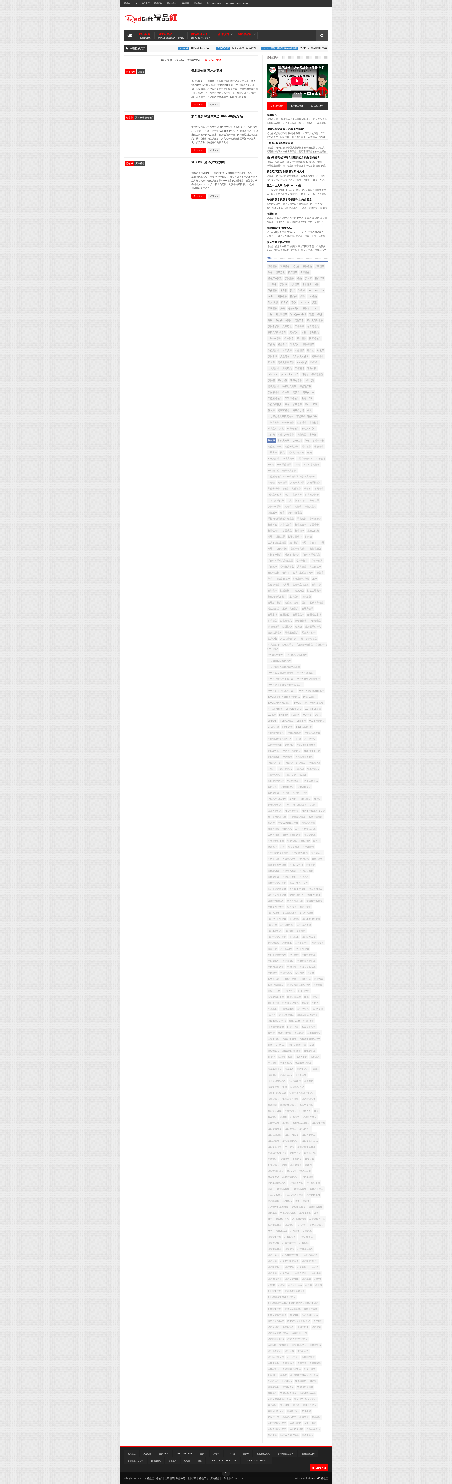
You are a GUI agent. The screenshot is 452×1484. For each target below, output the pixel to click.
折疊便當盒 (286, 524)
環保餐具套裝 (287, 566)
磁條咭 (285, 572)
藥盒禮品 (289, 1225)
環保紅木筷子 (292, 1135)
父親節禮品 (290, 1111)
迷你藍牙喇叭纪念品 (278, 1333)
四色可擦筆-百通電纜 (218, 48)
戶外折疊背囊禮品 (277, 955)
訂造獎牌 (272, 1273)
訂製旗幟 (304, 1243)
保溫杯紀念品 (292, 398)
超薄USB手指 (274, 1309)
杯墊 (270, 1045)
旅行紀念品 (273, 350)
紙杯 (314, 578)
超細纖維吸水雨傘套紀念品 (281, 1297)
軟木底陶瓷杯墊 (276, 1321)
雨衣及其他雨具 (307, 1393)
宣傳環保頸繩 (289, 870)
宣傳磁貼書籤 (306, 870)
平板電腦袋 (317, 374)
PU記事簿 (307, 714)
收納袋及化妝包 (290, 1003)
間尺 (282, 452)
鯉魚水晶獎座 (313, 1429)
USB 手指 (301, 720)
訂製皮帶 (289, 1249)
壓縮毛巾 (272, 846)
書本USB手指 (284, 1033)
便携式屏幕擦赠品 (304, 756)
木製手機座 (273, 1039)
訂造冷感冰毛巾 (310, 1255)
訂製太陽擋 (273, 1243)
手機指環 (291, 967)
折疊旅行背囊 (289, 979)
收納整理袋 (273, 1003)
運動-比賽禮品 (299, 1345)
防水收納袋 (273, 1381)
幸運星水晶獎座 (276, 907)
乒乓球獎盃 (310, 738)
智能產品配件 (309, 1027)
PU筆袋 (295, 714)
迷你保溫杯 (288, 1327)
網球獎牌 (272, 1213)
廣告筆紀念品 (275, 931)
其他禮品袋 (273, 792)
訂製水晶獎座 (275, 1249)
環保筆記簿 (316, 560)
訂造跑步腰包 (275, 1279)
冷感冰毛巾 (293, 308)
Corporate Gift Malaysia (257, 1461)
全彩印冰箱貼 (294, 780)
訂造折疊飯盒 (275, 1267)
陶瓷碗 (313, 1381)
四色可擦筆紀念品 (291, 834)
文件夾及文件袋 (301, 356)
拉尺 (278, 991)
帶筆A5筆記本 (296, 895)
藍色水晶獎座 (275, 1225)
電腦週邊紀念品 (276, 1411)
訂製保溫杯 (290, 1237)
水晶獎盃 (301, 434)
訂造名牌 (272, 1261)
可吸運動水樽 (292, 810)
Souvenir (272, 720)
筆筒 (270, 1189)
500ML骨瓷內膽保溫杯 (279, 702)
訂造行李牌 (315, 1273)
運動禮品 (318, 446)
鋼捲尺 (283, 1375)
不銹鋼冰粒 (273, 470)
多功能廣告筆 (312, 494)
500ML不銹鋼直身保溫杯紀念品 (284, 696)
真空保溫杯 (315, 566)
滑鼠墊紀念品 (297, 1087)
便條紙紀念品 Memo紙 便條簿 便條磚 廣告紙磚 (292, 476)
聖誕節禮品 (273, 584)
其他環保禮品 (304, 786)
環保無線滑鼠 (275, 1135)
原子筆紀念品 (299, 804)
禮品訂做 (319, 278)
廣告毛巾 (294, 332)
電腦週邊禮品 (292, 632)
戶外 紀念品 (286, 949)
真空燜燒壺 (296, 1165)
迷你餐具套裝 (292, 446)
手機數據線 (315, 518)
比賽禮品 (315, 1057)
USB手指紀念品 (317, 720)
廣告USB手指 (274, 506)
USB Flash (304, 302)
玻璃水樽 (294, 1117)
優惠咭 (271, 482)
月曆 (322, 542)
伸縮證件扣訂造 (312, 750)
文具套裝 (272, 1009)
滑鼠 (284, 1087)
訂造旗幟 (301, 1267)
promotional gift (289, 374)
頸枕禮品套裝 (289, 1417)
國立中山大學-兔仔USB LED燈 (284, 185)
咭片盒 (271, 822)
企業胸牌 (289, 744)
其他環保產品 (287, 786)
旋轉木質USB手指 (277, 1021)
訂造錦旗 (306, 1279)
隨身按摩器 (273, 1387)
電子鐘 (296, 1405)
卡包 (287, 804)
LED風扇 (272, 714)
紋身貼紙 (297, 440)
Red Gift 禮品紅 (320, 1478)
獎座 (316, 1111)
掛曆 (270, 536)
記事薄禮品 (283, 410)
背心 (293, 302)
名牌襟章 (314, 422)
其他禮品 (296, 488)
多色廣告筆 (273, 858)
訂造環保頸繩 (299, 1273)
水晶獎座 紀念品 (303, 1063)
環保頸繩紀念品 (290, 1141)
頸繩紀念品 (273, 458)
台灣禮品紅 (156, 1461)
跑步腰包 (306, 596)
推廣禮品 (292, 272)
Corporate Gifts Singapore (223, 1461)
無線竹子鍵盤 (306, 1105)
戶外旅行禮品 (295, 512)
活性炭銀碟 (295, 1081)
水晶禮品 (299, 350)
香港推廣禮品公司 (285, 1454)
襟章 (270, 1231)
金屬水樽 (272, 614)
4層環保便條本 (304, 458)
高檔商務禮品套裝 (277, 1423)
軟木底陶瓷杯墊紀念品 (298, 1321)
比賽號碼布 (281, 548)
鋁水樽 (271, 362)
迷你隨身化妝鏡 (276, 1339)
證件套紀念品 (295, 1285)
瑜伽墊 (285, 1123)
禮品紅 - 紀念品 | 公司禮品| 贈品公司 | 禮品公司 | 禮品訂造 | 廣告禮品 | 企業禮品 (189, 1478)
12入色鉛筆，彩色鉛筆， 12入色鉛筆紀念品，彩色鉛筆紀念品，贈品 (297, 647)
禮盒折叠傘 (273, 1177)
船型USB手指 (282, 1219)
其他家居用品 (297, 482)
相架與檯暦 (283, 440)
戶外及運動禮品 (315, 320)
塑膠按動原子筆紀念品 (298, 840)
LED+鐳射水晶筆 (313, 708)
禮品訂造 (280, 272)
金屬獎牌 (301, 1363)
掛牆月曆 (280, 536)
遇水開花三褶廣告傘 (278, 1345)
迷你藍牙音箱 (292, 602)
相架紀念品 (273, 1165)
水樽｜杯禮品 (275, 554)
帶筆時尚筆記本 (276, 901)
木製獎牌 (309, 380)
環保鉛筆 (272, 566)
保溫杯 (283, 290)
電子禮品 (272, 1405)
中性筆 (297, 738)
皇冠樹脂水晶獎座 (306, 1147)
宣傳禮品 (130, 71)
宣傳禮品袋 (273, 876)
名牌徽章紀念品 (297, 816)
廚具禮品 (291, 907)
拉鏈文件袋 (289, 991)
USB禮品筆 (273, 726)
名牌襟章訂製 (315, 816)
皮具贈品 (301, 566)
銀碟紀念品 (286, 620)
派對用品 (287, 368)
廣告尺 (287, 506)
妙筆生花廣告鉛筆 (277, 864)
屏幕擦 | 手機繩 (297, 889)
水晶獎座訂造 (275, 1069)
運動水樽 (311, 368)
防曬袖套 (287, 626)
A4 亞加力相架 (275, 708)
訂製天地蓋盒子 (307, 1237)
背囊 (315, 404)
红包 (307, 440)
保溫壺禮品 (313, 768)
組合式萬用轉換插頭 (278, 1207)
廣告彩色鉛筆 (306, 913)
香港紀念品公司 (263, 1454)
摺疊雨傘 (284, 356)
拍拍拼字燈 (304, 991)
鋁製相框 (272, 1375)
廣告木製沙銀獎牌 (311, 919)
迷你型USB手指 (298, 314)
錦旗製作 (272, 115)
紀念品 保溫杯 (283, 578)
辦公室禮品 (281, 314)
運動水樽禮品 (316, 602)
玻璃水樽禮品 (309, 1117)
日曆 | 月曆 (293, 1027)
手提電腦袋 (288, 961)
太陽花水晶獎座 (276, 500)
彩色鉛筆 (287, 943)
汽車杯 (315, 1069)
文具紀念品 (273, 368)
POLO (316, 308)
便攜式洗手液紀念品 (295, 762)
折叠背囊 (272, 524)
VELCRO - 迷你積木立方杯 (208, 162)
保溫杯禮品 (288, 422)
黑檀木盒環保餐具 (289, 1435)
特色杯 (129, 163)
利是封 (304, 374)
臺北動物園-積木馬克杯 (206, 70)
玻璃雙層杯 (273, 1123)
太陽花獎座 (317, 858)
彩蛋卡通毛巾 (302, 943)
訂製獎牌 (316, 584)
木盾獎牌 (287, 350)
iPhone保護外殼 (304, 726)
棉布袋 (271, 1057)
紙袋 (297, 1201)
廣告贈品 (289, 278)
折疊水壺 (318, 979)
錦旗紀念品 (315, 620)
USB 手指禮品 (284, 464)
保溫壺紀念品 (275, 774)
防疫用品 (287, 1381)
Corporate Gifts (294, 708)
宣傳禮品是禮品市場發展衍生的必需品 (289, 199)
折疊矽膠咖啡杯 (276, 985)
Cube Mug (273, 374)
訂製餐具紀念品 (305, 1249)
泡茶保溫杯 (300, 1075)
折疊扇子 (314, 524)
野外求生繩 (293, 1357)
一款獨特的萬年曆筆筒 (280, 143)
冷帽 (305, 792)
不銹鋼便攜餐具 (276, 732)
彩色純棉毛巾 (309, 428)
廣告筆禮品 (308, 344)
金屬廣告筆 (307, 608)
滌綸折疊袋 (273, 1087)
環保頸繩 (299, 368)
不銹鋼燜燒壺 (294, 732)
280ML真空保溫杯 (306, 672)
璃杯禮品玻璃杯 (301, 1123)
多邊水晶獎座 (289, 858)
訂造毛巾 (314, 1267)
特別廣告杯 (305, 1111)
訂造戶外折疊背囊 (289, 1261)
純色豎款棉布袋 (301, 578)
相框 (284, 1165)
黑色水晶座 (307, 1435)
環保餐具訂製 (275, 1147)
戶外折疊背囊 (302, 949)
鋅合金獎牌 (300, 620)
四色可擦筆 (197, 48)
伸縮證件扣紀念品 (291, 750)
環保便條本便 (275, 1129)
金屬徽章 (289, 338)
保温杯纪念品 (285, 768)
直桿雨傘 (297, 1159)
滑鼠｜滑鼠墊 (292, 554)
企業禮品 (305, 272)
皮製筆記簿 (310, 1153)
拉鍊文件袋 (313, 530)
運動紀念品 (273, 608)
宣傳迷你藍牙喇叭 (277, 883)
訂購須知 (223, 34)
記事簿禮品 (317, 356)
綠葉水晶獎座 (315, 1207)
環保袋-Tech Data (175, 48)
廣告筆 (308, 278)
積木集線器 (307, 1177)
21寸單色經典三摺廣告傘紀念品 (284, 666)
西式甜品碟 (281, 1231)
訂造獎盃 (284, 1273)
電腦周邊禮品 (309, 1405)
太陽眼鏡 (304, 858)
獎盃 (314, 302)
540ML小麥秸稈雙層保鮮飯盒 (308, 702)
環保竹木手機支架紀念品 (280, 560)
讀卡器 (318, 1285)
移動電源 (297, 404)
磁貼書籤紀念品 (276, 1171)
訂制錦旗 (307, 1231)
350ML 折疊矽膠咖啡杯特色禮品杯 (254, 48)
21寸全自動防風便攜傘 (279, 660)
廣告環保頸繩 (287, 925)
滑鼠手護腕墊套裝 (277, 1093)
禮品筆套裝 (305, 1171)
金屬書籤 (272, 452)
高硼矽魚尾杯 (296, 1429)
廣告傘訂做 (273, 326)
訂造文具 (289, 1267)
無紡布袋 (158, 48)
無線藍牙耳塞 (275, 1111)
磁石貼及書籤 (289, 386)
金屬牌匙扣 (288, 1363)
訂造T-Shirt (273, 1255)
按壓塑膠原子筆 (276, 997)
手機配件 (272, 973)
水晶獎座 (306, 284)
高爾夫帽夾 (295, 1423)
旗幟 (282, 308)
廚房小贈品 (305, 907)
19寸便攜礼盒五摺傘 (296, 654)
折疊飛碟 (317, 985)
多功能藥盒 (308, 846)
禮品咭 (319, 572)
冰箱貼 (307, 488)
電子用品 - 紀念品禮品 (305, 1399)
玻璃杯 (283, 1117)
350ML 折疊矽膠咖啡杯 (308, 678)
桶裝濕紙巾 (273, 1051)
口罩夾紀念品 (275, 810)
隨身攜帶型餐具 (313, 626)
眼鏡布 (308, 1165)
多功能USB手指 (283, 320)
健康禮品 (301, 422)
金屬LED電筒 (308, 1357)
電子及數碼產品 (286, 362)
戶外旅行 (282, 380)
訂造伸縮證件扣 (290, 1255)
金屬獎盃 (284, 614)
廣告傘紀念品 (289, 913)
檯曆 (270, 548)
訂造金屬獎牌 (292, 1279)
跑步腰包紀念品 (310, 1315)
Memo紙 (283, 714)
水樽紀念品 (303, 1069)
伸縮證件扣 (273, 750)
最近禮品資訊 (276, 106)
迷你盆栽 (316, 1327)
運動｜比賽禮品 (290, 608)
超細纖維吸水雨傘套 (294, 1291)
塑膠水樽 (297, 494)
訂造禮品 (272, 266)
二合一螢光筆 (275, 744)
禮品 (299, 278)
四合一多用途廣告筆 (305, 828)
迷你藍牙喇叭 (275, 446)
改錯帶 (305, 1003)
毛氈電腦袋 (315, 548)
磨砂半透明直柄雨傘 (303, 572)
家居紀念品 (293, 428)
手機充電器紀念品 (306, 961)
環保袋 (271, 344)
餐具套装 (272, 638)
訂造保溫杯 (318, 440)
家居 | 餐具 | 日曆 (298, 883)
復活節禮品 (317, 943)
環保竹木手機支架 (311, 554)
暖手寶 (271, 1033)
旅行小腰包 (303, 1009)
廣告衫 (284, 302)
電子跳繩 (284, 1405)
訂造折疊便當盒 (310, 1261)
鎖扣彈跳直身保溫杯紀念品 (304, 1375)
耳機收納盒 (305, 1213)
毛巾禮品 (272, 1063)
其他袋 (296, 792)
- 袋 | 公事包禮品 (308, 638)
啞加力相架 (273, 828)
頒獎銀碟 (306, 1411)
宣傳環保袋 (273, 870)
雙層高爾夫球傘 (288, 1393)
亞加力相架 (273, 422)
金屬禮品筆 (298, 614)
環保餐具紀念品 (310, 1141)
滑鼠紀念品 (273, 1099)
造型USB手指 (316, 314)
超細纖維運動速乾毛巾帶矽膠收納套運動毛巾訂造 (293, 1303)
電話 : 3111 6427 (213, 3)
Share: (318, 714)
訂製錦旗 (284, 590)
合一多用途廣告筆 (277, 816)
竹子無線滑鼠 (313, 1183)
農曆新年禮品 (275, 602)
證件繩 (308, 1285)
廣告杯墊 (272, 925)
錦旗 (270, 320)
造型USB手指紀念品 (297, 1339)
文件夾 (315, 1003)
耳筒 (316, 1213)
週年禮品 (306, 446)
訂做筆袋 (294, 1231)
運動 (304, 602)
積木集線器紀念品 (277, 1183)
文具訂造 (287, 326)
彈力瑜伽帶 (273, 943)
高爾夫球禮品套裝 (277, 1429)
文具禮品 (294, 284)
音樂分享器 (293, 1411)
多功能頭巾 (316, 852)
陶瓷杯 (301, 290)
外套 (282, 846)
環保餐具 (299, 326)
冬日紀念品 (313, 326)
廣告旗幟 (294, 919)
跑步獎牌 (294, 1315)
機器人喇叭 (301, 1057)
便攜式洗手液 (275, 762)
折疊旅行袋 (305, 979)
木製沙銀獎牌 (289, 1039)
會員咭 (313, 542)
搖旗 (306, 997)
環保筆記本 (302, 560)
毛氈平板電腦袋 (298, 548)
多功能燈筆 (293, 846)
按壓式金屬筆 (294, 997)
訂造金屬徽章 (314, 590)
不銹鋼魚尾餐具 (312, 732)
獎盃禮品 (272, 1117)
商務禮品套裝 (308, 822)
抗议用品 (299, 973)
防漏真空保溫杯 (296, 452)
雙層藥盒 (272, 1393)
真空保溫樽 (273, 572)
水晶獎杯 (289, 1069)
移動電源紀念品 (290, 1177)
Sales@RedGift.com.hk (237, 3)
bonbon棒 (287, 726)
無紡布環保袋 (309, 1099)
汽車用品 (272, 1075)
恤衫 (270, 314)
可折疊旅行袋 (275, 494)
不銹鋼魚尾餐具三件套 (279, 738)
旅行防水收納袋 (286, 1015)
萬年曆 (285, 584)
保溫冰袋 (299, 768)
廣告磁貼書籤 (304, 925)
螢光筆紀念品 (316, 1225)
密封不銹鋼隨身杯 (277, 889)
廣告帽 (271, 380)
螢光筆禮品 (273, 392)
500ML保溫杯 (310, 696)
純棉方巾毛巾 (313, 1195)
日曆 (304, 542)
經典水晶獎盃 (298, 1207)
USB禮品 (312, 296)
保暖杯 (271, 768)
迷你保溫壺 (273, 1327)
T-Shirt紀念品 (286, 720)
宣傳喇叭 (310, 864)
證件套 (310, 350)
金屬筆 (285, 392)
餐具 (309, 410)
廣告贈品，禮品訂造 (295, 931)
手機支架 (301, 518)
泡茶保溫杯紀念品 (277, 1081)
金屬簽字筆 (315, 1363)
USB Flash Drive (316, 290)
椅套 (290, 1057)
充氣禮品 (282, 482)
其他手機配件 (314, 482)
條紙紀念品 (310, 1051)
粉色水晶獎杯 (299, 1189)
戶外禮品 (301, 338)
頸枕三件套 (273, 1417)
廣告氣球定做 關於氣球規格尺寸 (285, 171)
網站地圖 (185, 3)
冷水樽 (292, 798)
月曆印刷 (272, 213)
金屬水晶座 (273, 1363)
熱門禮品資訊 (297, 106)
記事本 (271, 1285)
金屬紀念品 (273, 1369)
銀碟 (302, 296)
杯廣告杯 (280, 1045)
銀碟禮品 (272, 620)
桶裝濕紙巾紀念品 (291, 1051)
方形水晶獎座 (287, 1009)
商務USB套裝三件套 (288, 822)
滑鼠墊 (313, 434)
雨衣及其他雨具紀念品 (279, 1399)
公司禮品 (319, 266)
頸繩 (309, 452)
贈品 (270, 272)
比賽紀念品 (315, 338)
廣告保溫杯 (273, 913)
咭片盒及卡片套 (276, 428)
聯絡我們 (198, 3)
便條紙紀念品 (275, 398)
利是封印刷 (307, 398)
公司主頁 (146, 3)
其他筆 (285, 792)
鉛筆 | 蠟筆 (310, 1369)
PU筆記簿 (320, 458)
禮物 (317, 284)
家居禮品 (272, 308)
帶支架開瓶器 (315, 889)
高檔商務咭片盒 (288, 638)
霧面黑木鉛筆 (309, 632)
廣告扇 (298, 506)
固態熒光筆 (310, 834)
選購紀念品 (171, 35)
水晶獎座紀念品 (286, 434)
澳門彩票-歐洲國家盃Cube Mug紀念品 (217, 116)
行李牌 (271, 410)
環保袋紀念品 (309, 1135)
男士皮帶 (289, 1147)
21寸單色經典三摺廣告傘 (280, 416)
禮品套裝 (282, 344)
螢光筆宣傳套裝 (301, 584)
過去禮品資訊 (317, 106)
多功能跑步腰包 (300, 852)
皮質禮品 (272, 1159)
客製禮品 (172, 1461)
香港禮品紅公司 (308, 1454)
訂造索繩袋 (298, 590)
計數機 (317, 1279)
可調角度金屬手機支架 (313, 810)
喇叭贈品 (287, 828)
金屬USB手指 (274, 338)
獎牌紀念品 (273, 386)
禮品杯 (293, 296)
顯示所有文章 (213, 60)
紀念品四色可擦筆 (294, 1195)
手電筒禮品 (286, 973)
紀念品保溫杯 (275, 1195)
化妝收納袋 (305, 798)
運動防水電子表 (276, 1357)
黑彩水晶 (272, 1435)
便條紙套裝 (314, 762)
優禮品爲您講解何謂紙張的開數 (285, 129)
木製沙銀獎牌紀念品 (309, 1039)
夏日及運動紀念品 (144, 117)
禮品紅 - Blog (130, 3)
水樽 (304, 332)
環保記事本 (273, 1141)
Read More (199, 104)
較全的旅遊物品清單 (278, 242)
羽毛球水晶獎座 (288, 1213)
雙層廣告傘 (288, 1387)
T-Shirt (271, 296)
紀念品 (141, 71)
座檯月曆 (314, 500)
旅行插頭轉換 (275, 404)
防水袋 (298, 626)
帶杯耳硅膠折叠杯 (277, 895)
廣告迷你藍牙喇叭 (277, 937)
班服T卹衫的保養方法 (279, 228)
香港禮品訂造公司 (135, 1461)
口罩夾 (313, 804)
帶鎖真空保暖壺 (314, 901)
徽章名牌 (272, 949)
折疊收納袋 (273, 530)
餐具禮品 (316, 1417)
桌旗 (311, 1045)
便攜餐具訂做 (289, 470)
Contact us (320, 1468)
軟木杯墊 (317, 1321)
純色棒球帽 (273, 1201)
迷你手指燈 (303, 1327)
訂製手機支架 (289, 1243)
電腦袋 (296, 392)
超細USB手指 (274, 1291)
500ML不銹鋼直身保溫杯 (311, 690)
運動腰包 (289, 1351)
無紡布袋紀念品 (288, 1105)
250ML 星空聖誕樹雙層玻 (280, 672)
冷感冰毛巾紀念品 (277, 798)
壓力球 (316, 840)
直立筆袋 (309, 1159)
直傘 (287, 404)
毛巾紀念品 (286, 1063)
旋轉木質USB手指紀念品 (301, 1021)
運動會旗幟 (315, 1345)
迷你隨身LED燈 (299, 1333)
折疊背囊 (287, 530)
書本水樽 (299, 1033)
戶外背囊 (294, 955)
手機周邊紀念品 (276, 967)
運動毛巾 (294, 344)
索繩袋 (306, 1201)
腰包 (270, 1219)
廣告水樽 (272, 356)
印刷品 (320, 350)
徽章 (282, 512)
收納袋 (308, 536)
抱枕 (270, 991)
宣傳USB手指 (296, 864)
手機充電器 (296, 380)
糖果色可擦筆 (316, 1189)
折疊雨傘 (299, 530)
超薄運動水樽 (310, 1309)
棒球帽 (281, 1057)
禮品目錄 (158, 3)
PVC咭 (271, 464)
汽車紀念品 (286, 1075)
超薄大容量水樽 (292, 1309)
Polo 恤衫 (302, 362)
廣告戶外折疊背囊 (277, 919)
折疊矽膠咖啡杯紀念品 (298, 985)
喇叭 (287, 494)
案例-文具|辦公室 (297, 1045)
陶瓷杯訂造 (300, 1381)
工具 (289, 500)
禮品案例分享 (200, 35)
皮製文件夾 (295, 1153)
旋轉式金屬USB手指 (307, 1015)
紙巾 (307, 404)
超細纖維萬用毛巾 (277, 596)
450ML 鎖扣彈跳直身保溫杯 (282, 690)
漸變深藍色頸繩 (290, 1099)
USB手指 (272, 284)
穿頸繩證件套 (296, 1183)
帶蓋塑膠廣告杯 (295, 901)
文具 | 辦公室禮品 (277, 542)
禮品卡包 (291, 1171)
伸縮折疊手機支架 (306, 744)
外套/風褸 (273, 302)
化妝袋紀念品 (275, 804)
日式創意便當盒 (276, 1027)
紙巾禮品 (287, 1201)
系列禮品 (314, 332)
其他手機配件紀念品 (278, 488)
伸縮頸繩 (287, 756)
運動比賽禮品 (275, 1351)
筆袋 (270, 578)
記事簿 (281, 1285)
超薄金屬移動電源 (277, 1315)
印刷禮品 (318, 488)
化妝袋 (317, 798)
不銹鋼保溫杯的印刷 (306, 416)
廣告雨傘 (299, 320)
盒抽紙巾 (284, 1159)
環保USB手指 (318, 1123)
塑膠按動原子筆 (276, 840)
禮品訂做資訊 (275, 278)
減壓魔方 (308, 1081)
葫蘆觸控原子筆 (317, 1219)
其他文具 (272, 786)
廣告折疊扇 (310, 506)
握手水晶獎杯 (295, 536)
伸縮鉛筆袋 (273, 756)
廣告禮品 (139, 163)
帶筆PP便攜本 (314, 895)
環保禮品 (272, 290)
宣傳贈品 (304, 876)
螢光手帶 (301, 1225)
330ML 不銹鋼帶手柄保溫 (280, 678)
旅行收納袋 (317, 1009)
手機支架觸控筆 (307, 967)
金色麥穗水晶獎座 (291, 1369)
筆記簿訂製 (305, 386)
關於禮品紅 (172, 3)
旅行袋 (271, 1015)
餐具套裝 (304, 1417)
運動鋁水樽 (298, 410)
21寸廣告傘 (288, 458)
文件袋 (271, 434)
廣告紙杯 (272, 512)
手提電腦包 (273, 961)
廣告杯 (283, 284)
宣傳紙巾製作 (289, 876)
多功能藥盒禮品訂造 (278, 852)
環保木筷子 (305, 1129)
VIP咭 (297, 464)
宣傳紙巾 (314, 362)
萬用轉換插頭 (299, 1219)
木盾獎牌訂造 (314, 1033)
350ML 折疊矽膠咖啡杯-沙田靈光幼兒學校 (298, 48)
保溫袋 (302, 774)
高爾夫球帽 (310, 1423)
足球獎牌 (294, 596)
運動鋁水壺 (303, 1351)
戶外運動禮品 (309, 955)
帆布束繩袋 (300, 500)
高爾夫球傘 (308, 392)
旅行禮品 (294, 542)
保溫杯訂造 (290, 774)
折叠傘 (310, 973)
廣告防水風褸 (309, 937)
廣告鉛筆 (294, 937)
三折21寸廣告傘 (311, 464)
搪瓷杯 (315, 997)
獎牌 (292, 290)
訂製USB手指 (274, 1237)
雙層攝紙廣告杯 (305, 1387)
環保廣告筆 (290, 1129)
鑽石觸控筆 (273, 626)
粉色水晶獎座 (282, 1189)
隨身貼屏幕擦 (275, 632)
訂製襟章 (272, 590)
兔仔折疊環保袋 (276, 780)
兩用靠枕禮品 (311, 780)
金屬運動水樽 (314, 614)
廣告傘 (306, 308)
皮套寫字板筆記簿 (277, 1153)
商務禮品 (282, 296)
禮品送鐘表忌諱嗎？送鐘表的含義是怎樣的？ (293, 157)
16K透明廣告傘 (275, 654)
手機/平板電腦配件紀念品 (281, 518)
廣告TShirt (164, 1454)
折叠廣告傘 (273, 979)
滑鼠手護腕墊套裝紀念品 (302, 1093)
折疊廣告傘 (300, 524)
